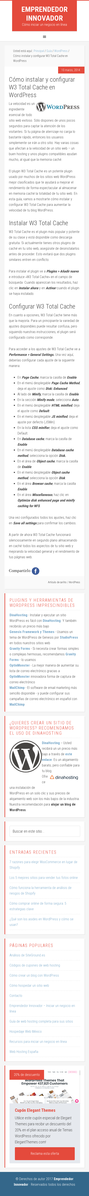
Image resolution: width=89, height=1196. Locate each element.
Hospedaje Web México (26, 1031)
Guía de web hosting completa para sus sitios (41, 1021)
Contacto (16, 996)
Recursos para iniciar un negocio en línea (38, 1042)
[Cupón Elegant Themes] (45, 1087)
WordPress (74, 582)
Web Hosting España (24, 1052)
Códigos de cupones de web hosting (35, 965)
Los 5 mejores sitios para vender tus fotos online (44, 878)
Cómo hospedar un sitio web (29, 985)
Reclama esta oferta (45, 1154)
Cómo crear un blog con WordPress (34, 975)
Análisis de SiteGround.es (27, 955)
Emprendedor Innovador (44, 13)
